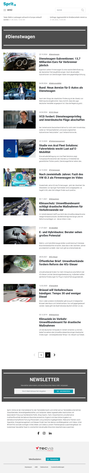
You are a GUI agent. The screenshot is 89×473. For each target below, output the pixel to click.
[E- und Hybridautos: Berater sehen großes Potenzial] (19, 235)
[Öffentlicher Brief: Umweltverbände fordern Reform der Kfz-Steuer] (19, 264)
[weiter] (54, 355)
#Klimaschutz (54, 199)
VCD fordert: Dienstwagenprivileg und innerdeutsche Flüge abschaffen (62, 118)
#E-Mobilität (53, 228)
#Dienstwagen (54, 54)
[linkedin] (50, 433)
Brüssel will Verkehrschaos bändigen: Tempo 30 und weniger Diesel (60, 293)
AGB (36, 467)
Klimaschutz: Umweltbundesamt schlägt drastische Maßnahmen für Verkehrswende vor (61, 207)
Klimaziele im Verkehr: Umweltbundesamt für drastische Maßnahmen (60, 322)
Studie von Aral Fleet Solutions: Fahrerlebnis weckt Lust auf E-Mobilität (58, 149)
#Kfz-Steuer (53, 257)
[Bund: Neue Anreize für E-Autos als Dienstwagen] (19, 91)
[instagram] (44, 433)
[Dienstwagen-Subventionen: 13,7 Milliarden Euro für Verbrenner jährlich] (19, 62)
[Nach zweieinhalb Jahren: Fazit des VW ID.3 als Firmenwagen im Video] (19, 177)
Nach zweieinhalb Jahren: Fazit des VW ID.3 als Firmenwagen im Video (61, 176)
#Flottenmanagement (57, 141)
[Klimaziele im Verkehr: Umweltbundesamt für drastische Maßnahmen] (19, 322)
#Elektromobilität (55, 83)
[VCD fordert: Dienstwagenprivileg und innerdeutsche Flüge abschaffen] (19, 119)
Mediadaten (35, 459)
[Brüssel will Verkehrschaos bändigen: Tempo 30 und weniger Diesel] (19, 293)
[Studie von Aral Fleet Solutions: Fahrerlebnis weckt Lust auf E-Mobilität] (19, 148)
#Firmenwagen (54, 170)
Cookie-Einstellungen (57, 467)
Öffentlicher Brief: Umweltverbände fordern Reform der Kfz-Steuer (61, 263)
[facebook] (38, 433)
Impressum (28, 467)
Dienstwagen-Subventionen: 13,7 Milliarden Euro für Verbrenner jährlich (59, 62)
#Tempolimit (53, 286)
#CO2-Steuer (53, 112)
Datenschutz (44, 467)
